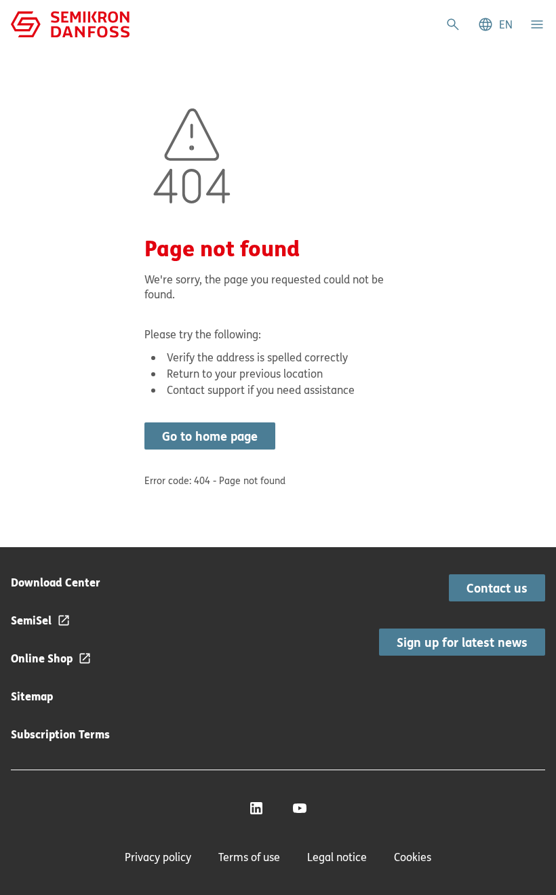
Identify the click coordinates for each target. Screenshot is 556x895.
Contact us (497, 588)
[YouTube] (300, 808)
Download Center (55, 582)
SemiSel (31, 620)
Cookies (412, 857)
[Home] (70, 23)
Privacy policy (158, 857)
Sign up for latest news (462, 642)
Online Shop (42, 658)
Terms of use (249, 857)
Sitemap (32, 696)
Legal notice (337, 857)
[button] (495, 24)
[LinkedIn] (256, 808)
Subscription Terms (60, 734)
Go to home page (210, 436)
